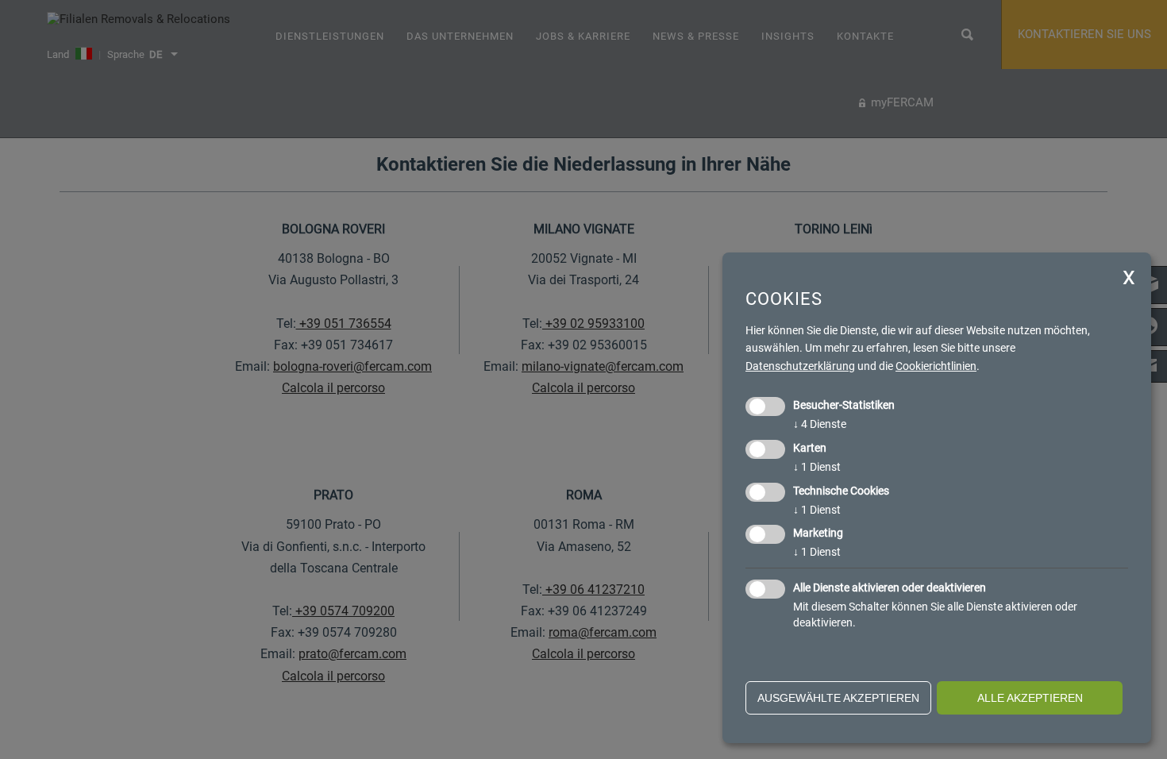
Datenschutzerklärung (800, 366)
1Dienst (817, 466)
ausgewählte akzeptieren (838, 698)
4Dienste (819, 424)
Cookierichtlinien (935, 366)
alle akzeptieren (1030, 698)
